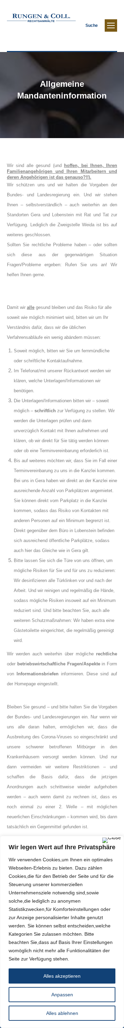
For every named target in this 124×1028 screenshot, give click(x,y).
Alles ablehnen (62, 1013)
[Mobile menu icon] (111, 25)
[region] (62, 932)
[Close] (111, 840)
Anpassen (62, 994)
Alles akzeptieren (62, 976)
